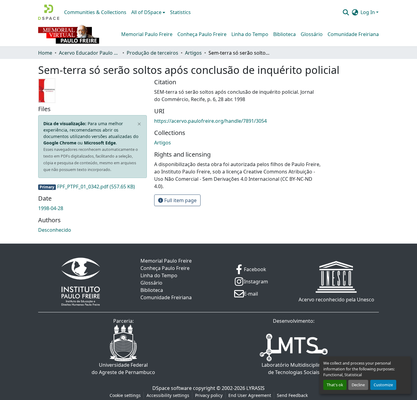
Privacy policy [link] (209, 395)
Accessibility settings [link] (168, 395)
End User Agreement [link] (249, 395)
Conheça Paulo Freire (202, 34)
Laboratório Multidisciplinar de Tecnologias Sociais (294, 369)
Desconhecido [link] (54, 230)
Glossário (312, 34)
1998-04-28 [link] (50, 208)
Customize (383, 384)
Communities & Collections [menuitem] (95, 12)
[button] (48, 12)
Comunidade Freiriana (353, 34)
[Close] (139, 124)
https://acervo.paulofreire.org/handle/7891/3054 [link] (210, 121)
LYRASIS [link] (255, 388)
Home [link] (45, 52)
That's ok (335, 384)
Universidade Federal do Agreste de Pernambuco (123, 369)
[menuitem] (148, 12)
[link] (92, 186)
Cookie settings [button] (125, 395)
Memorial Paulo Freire (146, 34)
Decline (358, 384)
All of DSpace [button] (146, 12)
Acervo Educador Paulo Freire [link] (89, 52)
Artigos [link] (193, 52)
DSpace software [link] (172, 388)
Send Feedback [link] (292, 395)
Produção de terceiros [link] (152, 52)
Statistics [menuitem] (180, 12)
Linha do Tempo (249, 34)
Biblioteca (284, 34)
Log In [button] (368, 12)
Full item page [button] (180, 200)
